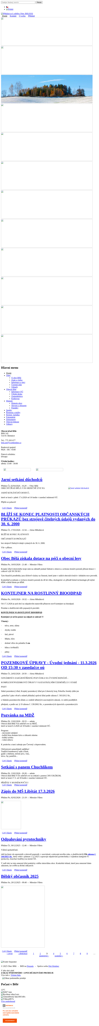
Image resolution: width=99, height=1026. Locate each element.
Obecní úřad (11, 389)
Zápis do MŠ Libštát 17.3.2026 (28, 791)
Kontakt (13, 16)
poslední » (59, 956)
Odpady (14, 387)
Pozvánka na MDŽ (17, 715)
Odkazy (9, 424)
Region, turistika (13, 415)
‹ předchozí (22, 953)
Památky (14, 408)
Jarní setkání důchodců (21, 479)
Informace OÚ (17, 392)
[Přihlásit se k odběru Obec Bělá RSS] (17, 13)
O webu (22, 16)
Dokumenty (11, 419)
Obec (8, 375)
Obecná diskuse (12, 422)
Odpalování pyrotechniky (23, 839)
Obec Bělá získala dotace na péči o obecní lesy (41, 558)
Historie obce (16, 403)
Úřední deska (16, 394)
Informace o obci (18, 382)
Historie (9, 401)
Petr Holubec (53, 966)
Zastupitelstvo (17, 396)
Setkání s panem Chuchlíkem (27, 767)
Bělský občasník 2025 (20, 876)
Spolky (9, 410)
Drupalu (30, 966)
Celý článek (7, 508)
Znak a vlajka (16, 380)
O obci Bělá (16, 378)
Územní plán (16, 385)
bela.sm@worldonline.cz (11, 443)
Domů (4, 16)
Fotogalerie (10, 417)
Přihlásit (31, 16)
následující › (44, 956)
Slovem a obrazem (18, 405)
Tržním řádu (16, 975)
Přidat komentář (20, 508)
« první (10, 953)
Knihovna (15, 399)
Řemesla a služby (13, 412)
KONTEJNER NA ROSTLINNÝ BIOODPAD (41, 593)
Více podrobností (8, 1001)
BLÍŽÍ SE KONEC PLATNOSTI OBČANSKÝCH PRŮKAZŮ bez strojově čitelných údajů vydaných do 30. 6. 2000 (48, 519)
